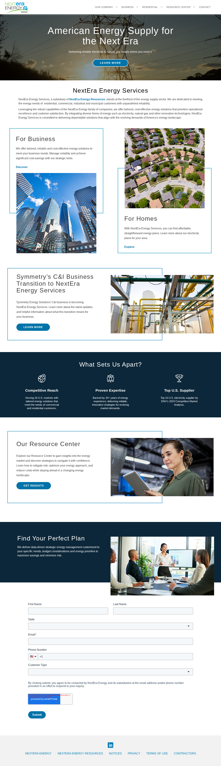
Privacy (134, 753)
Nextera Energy (38, 753)
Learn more (33, 327)
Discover (22, 167)
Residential (150, 7)
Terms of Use (157, 753)
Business (127, 7)
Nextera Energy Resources (80, 753)
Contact (205, 7)
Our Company (104, 7)
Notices (115, 753)
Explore (129, 246)
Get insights (33, 485)
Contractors (185, 753)
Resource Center (178, 7)
